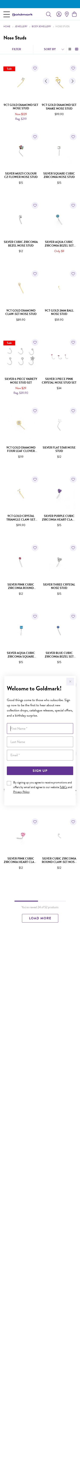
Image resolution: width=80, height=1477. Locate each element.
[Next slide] (72, 81)
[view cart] (74, 14)
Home (6, 26)
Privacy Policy (21, 792)
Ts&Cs (63, 787)
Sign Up (40, 770)
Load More (40, 918)
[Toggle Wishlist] (35, 68)
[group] (40, 4)
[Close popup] (70, 681)
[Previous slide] (46, 81)
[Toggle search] (49, 14)
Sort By (50, 49)
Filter (16, 49)
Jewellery (21, 26)
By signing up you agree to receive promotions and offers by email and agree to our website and (42, 787)
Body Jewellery (41, 26)
